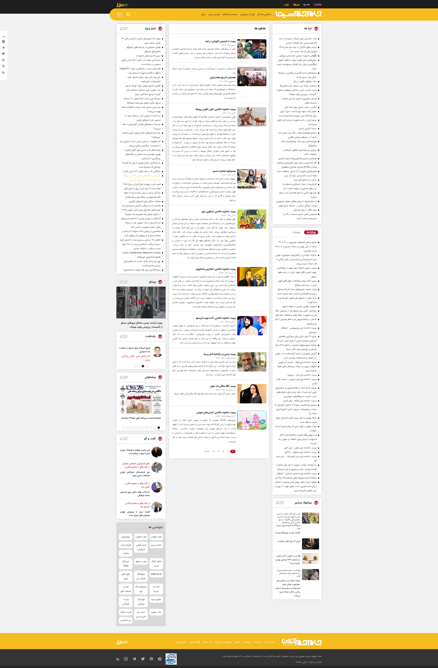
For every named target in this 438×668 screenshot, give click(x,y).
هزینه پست (125, 545)
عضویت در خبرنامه (223, 642)
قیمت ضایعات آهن (125, 589)
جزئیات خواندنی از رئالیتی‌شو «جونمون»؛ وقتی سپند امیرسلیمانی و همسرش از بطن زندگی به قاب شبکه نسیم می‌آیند (287, 588)
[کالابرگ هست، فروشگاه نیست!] (309, 523)
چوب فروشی (156, 537)
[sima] (299, 15)
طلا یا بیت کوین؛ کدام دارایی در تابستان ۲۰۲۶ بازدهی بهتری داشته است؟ (288, 559)
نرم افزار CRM (125, 564)
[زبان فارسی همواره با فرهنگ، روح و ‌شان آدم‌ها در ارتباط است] (156, 452)
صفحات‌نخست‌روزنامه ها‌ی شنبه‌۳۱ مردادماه (141, 418)
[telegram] (3, 48)
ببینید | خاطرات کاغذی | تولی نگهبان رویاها (216, 109)
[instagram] (3, 42)
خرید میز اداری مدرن (141, 614)
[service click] (286, 5)
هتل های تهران (126, 576)
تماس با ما (269, 642)
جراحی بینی (156, 545)
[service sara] (307, 5)
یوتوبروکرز (125, 537)
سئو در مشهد (141, 561)
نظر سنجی (181, 642)
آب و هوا (207, 642)
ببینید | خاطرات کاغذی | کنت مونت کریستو (216, 318)
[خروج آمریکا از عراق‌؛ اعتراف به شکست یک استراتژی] (157, 354)
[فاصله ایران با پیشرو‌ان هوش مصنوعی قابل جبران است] (156, 509)
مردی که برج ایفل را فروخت (289, 541)
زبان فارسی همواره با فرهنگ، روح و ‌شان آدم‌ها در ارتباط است (135, 451)
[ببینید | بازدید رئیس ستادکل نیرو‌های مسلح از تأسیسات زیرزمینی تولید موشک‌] (141, 302)
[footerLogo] (302, 642)
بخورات (126, 553)
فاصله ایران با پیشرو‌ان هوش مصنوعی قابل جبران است (135, 513)
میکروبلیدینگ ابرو (141, 589)
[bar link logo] (122, 5)
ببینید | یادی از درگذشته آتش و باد (219, 354)
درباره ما (257, 642)
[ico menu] (120, 14)
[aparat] (3, 61)
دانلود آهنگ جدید (156, 564)
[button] (147, 366)
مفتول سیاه (156, 599)
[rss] (3, 73)
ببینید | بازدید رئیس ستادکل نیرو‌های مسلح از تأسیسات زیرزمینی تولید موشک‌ (141, 325)
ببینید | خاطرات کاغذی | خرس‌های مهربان (216, 413)
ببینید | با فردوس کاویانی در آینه (220, 41)
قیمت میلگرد (125, 612)
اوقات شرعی (194, 642)
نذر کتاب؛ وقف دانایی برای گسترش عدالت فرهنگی (135, 493)
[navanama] (318, 5)
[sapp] (3, 67)
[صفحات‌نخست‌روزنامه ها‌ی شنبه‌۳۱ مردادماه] (141, 399)
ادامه (206, 451)
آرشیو (237, 642)
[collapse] (3, 37)
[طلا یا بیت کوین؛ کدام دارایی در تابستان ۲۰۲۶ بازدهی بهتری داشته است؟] (309, 559)
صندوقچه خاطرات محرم (224, 171)
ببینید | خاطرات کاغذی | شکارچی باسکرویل (216, 269)
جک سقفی (156, 612)
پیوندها (247, 642)
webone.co (156, 574)
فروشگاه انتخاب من (141, 576)
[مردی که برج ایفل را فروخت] (309, 543)
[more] (280, 502)
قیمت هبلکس (125, 602)
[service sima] (296, 5)
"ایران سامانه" (301, 662)
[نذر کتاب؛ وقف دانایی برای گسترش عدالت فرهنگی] (156, 489)
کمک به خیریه (156, 589)
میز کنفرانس (125, 620)
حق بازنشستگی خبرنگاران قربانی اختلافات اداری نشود (135, 474)
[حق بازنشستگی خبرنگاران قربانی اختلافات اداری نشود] (156, 469)
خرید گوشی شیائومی (141, 547)
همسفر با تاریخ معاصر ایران (223, 78)
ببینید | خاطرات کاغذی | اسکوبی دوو (219, 212)
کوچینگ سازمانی (141, 602)
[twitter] (3, 55)
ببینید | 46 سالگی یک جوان (223, 386)
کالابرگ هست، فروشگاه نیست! (287, 533)
